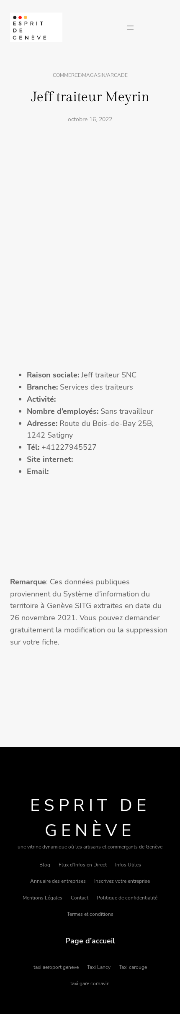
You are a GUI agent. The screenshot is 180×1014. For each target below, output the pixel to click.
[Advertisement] (90, 224)
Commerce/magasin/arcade (90, 75)
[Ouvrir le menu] (130, 28)
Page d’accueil (90, 941)
